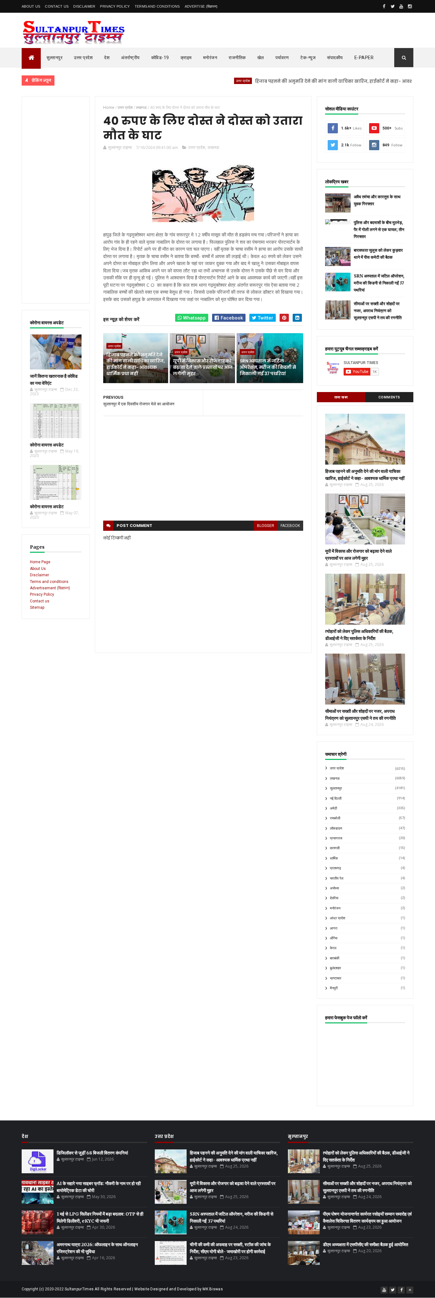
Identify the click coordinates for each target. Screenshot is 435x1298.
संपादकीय (335, 57)
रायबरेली (335, 818)
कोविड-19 (160, 57)
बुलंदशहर (335, 968)
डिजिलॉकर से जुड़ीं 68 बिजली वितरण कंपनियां (92, 1153)
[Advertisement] (56, 199)
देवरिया (334, 898)
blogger (265, 525)
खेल (260, 57)
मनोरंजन (210, 57)
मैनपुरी (334, 988)
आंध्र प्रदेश (337, 918)
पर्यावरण (282, 57)
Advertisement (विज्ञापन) (50, 588)
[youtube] (401, 6)
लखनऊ (213, 147)
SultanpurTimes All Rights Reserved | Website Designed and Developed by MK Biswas (144, 1289)
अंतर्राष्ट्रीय (130, 57)
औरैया (333, 938)
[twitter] (392, 6)
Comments (389, 397)
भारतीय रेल (336, 878)
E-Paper (364, 57)
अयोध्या (334, 888)
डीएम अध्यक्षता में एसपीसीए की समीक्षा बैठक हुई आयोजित (365, 1244)
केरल (333, 948)
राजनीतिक (237, 57)
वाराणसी (334, 848)
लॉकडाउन (336, 828)
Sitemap (37, 607)
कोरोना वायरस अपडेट (47, 445)
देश (107, 57)
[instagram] (409, 6)
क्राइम (186, 57)
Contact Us (56, 6)
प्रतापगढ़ (335, 868)
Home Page (40, 562)
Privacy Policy (115, 6)
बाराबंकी (334, 958)
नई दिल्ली (335, 798)
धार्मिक (334, 858)
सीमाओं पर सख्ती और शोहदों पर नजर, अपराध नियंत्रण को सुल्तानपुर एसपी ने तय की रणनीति (378, 310)
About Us (31, 6)
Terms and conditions (157, 6)
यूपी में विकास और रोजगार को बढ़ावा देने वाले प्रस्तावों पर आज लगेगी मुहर (202, 367)
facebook (290, 525)
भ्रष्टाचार (335, 978)
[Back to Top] (409, 1290)
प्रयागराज (336, 838)
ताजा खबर (341, 397)
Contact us (39, 601)
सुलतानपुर (336, 788)
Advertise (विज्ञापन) (201, 6)
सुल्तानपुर (54, 57)
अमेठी (333, 808)
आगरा (333, 928)
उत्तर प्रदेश (83, 57)
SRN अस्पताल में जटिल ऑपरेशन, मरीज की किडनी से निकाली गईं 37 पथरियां (268, 367)
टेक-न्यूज (308, 57)
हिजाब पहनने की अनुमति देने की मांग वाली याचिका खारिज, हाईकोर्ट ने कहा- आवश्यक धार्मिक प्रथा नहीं (326, 81)
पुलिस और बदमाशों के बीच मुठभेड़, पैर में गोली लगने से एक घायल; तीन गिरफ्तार (379, 229)
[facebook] (384, 6)
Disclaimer (84, 6)
